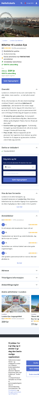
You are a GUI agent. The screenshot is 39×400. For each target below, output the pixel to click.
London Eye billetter (16, 40)
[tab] (19, 89)
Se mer (19, 263)
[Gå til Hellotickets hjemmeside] (8, 3)
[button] (19, 89)
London (4, 40)
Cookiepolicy (12, 390)
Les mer (19, 207)
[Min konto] (36, 3)
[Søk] (21, 3)
